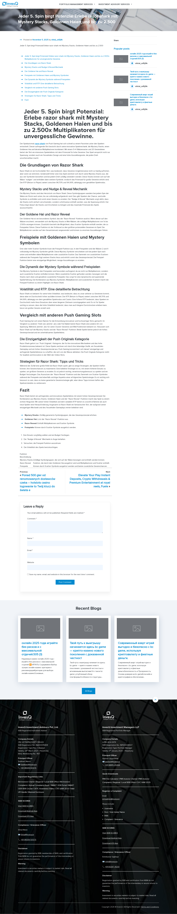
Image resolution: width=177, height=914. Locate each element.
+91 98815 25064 (112, 765)
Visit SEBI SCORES (25, 806)
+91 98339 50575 (28, 768)
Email (30, 550)
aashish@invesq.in (112, 761)
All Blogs (88, 691)
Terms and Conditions (150, 907)
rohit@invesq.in (111, 861)
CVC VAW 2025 (62, 788)
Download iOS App (26, 816)
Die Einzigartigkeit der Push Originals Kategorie (44, 92)
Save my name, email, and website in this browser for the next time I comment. (62, 574)
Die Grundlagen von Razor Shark (38, 63)
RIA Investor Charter (26, 782)
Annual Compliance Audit (39, 785)
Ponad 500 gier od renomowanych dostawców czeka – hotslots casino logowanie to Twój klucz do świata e (37, 482)
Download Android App (27, 811)
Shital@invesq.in (27, 834)
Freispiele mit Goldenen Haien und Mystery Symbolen (47, 75)
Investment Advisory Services (114, 4)
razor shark (40, 143)
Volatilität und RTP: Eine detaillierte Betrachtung (44, 83)
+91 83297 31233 (112, 867)
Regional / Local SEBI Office (47, 782)
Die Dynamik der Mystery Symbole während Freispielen (47, 79)
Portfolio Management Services (76, 4)
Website (30, 562)
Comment (32, 519)
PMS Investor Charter (128, 779)
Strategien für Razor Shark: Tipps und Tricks (43, 96)
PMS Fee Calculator (110, 779)
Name (30, 538)
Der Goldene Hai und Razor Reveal (39, 71)
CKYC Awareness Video (44, 788)
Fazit (27, 100)
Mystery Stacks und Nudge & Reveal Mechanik (44, 67)
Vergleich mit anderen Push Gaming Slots (42, 87)
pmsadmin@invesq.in (111, 799)
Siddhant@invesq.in (29, 764)
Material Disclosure (36, 792)
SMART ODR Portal (59, 785)
